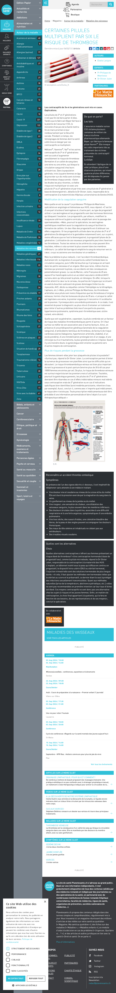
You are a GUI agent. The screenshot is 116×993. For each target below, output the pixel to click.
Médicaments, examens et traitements (24, 448)
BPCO (19, 94)
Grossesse (22, 434)
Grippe (20, 169)
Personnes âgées (25, 458)
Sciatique (21, 332)
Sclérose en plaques (26, 337)
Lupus (20, 226)
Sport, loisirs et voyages (24, 497)
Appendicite (22, 72)
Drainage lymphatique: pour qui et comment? (70, 777)
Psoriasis (21, 304)
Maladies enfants (7, 53)
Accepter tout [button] (15, 978)
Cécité (20, 114)
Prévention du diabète (27, 293)
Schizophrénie (23, 326)
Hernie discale (23, 195)
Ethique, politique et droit (27, 427)
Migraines (21, 276)
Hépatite (21, 189)
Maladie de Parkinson (27, 237)
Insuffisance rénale (25, 220)
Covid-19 (21, 119)
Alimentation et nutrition (24, 25)
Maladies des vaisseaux (27, 248)
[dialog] (25, 944)
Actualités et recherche (23, 10)
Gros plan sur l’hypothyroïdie (23, 177)
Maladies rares (23, 265)
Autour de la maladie (27, 32)
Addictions (22, 17)
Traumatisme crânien (27, 360)
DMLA (19, 142)
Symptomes (7, 66)
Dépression (22, 125)
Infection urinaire (25, 206)
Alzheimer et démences (27, 58)
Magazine (7, 29)
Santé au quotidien (26, 475)
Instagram (99, 966)
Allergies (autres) (25, 52)
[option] (103, 93)
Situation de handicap (27, 348)
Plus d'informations (65, 942)
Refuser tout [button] (36, 978)
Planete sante (7, 10)
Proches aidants (24, 298)
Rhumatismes (23, 309)
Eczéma (20, 147)
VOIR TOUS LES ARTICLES (59, 638)
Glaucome (21, 164)
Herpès (20, 200)
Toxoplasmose (23, 354)
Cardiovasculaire (25, 419)
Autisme (20, 88)
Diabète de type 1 (24, 130)
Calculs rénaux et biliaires (25, 101)
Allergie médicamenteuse (25, 45)
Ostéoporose (22, 287)
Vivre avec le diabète (26, 393)
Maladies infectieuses (27, 259)
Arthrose (21, 77)
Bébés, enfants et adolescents (25, 406)
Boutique (75, 14)
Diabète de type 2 (24, 136)
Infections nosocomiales (23, 213)
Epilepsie (21, 153)
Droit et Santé (6, 78)
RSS (96, 971)
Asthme (20, 83)
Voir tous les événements (101, 764)
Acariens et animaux (26, 38)
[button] (90, 48)
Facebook (98, 955)
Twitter (97, 961)
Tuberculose (22, 371)
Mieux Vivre (7, 93)
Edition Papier (24, 2)
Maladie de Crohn (25, 231)
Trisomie (21, 365)
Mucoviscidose (23, 281)
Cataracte (21, 108)
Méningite (21, 270)
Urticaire (21, 376)
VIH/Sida (21, 382)
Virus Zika (21, 387)
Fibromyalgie (23, 158)
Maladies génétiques (26, 254)
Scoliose (20, 343)
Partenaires (76, 9)
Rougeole (21, 320)
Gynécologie (23, 440)
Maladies (7, 40)
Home (47, 20)
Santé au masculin (26, 469)
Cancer (20, 413)
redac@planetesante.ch (100, 983)
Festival (6, 107)
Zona (19, 399)
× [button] (45, 902)
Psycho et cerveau (26, 463)
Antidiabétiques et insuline (25, 65)
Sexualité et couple (26, 481)
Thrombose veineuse (57, 825)
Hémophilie (22, 184)
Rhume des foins (24, 315)
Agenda (75, 4)
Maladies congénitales (27, 242)
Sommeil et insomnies (22, 488)
